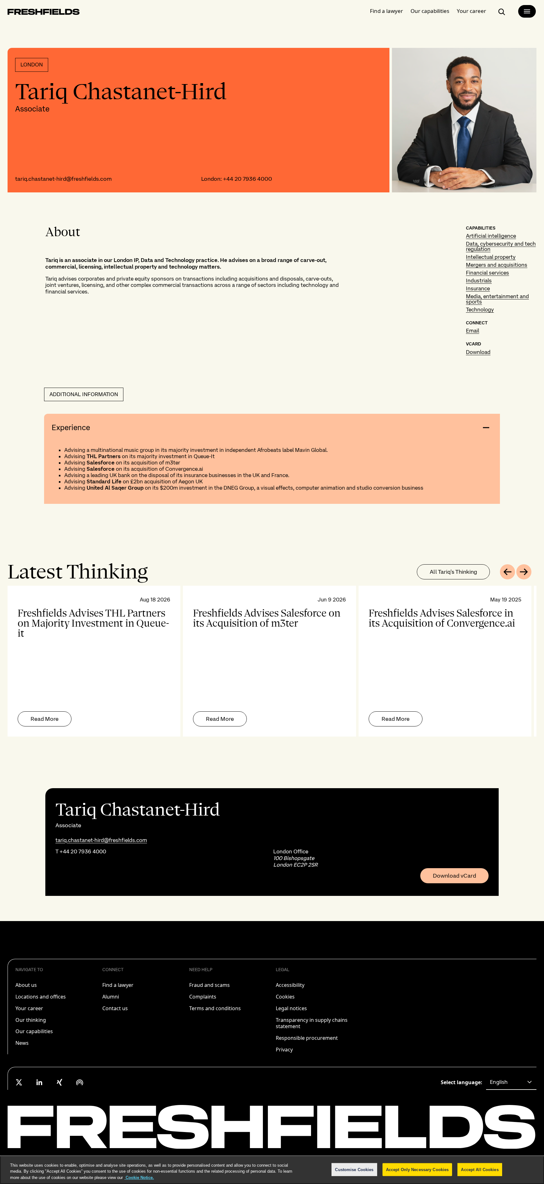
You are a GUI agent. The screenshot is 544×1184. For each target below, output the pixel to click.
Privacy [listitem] (284, 1049)
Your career (471, 10)
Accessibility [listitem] (290, 985)
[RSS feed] (79, 1082)
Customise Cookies (354, 1169)
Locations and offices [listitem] (40, 996)
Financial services (487, 273)
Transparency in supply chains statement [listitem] (312, 1023)
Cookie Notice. (139, 1177)
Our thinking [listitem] (30, 1019)
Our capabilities (430, 10)
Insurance (478, 288)
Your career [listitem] (29, 1008)
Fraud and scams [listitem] (209, 985)
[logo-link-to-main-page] (44, 13)
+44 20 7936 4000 (247, 178)
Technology (480, 309)
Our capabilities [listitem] (34, 1031)
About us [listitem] (26, 985)
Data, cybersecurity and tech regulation (501, 246)
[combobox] (511, 1082)
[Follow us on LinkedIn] (39, 1082)
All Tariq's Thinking (453, 571)
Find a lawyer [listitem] (117, 985)
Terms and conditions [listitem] (215, 1008)
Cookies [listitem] (285, 996)
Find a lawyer (386, 10)
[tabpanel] (272, 661)
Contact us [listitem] (115, 1008)
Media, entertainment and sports (497, 299)
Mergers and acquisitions (496, 265)
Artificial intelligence (491, 236)
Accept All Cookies (479, 1169)
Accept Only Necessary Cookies (417, 1169)
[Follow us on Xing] (59, 1082)
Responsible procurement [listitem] (307, 1037)
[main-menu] (527, 11)
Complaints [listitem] (202, 996)
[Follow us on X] (19, 1082)
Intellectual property (491, 257)
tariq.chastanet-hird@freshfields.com (63, 178)
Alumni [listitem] (110, 996)
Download (478, 352)
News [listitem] (22, 1042)
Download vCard (454, 876)
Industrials (479, 280)
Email (472, 330)
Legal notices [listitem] (291, 1008)
